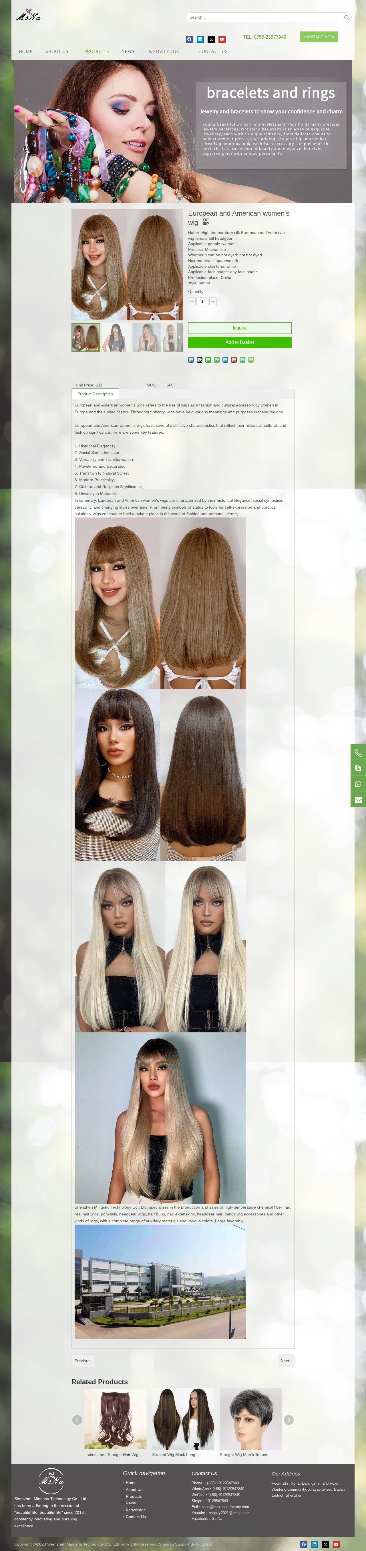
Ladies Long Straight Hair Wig (111, 1454)
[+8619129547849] (358, 767)
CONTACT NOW (319, 37)
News (131, 1503)
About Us (134, 1489)
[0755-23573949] (358, 753)
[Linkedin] (200, 39)
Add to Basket (240, 342)
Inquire (240, 328)
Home (131, 1482)
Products (134, 1496)
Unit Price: (85, 385)
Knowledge (136, 1510)
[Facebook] (189, 39)
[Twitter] (211, 39)
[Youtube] (222, 39)
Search (346, 17)
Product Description (95, 394)
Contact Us (136, 1516)
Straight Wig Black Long (173, 1454)
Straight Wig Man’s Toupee (244, 1454)
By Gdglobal (201, 1544)
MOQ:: (153, 385)
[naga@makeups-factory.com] (358, 799)
